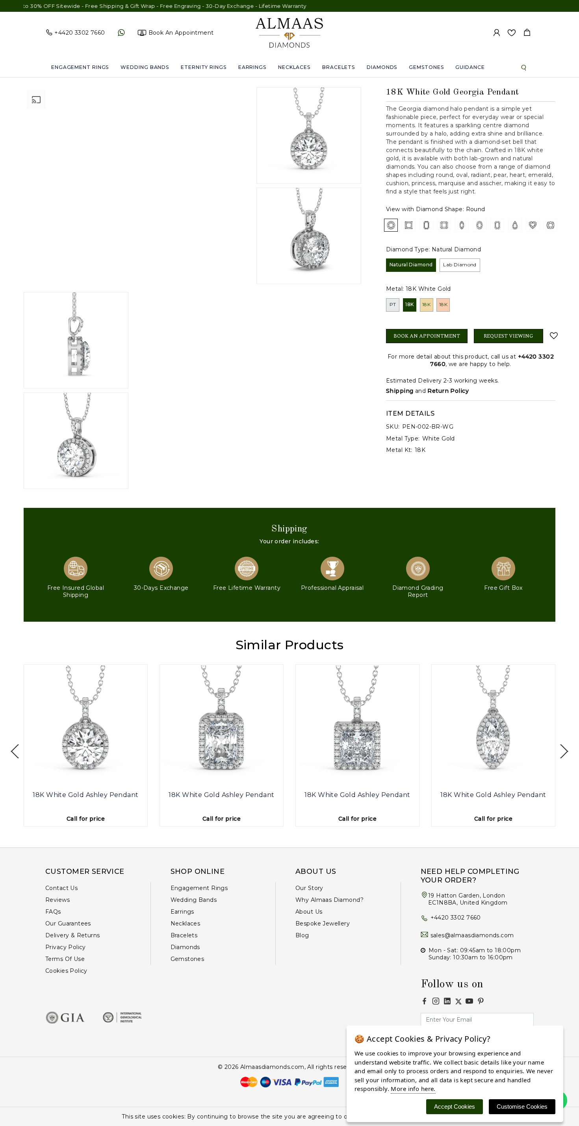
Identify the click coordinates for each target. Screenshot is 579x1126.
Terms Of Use (65, 958)
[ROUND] (391, 225)
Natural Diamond (411, 265)
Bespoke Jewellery (322, 923)
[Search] (524, 67)
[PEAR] (515, 225)
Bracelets (338, 67)
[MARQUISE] (462, 225)
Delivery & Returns (72, 935)
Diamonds (382, 67)
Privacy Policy (65, 947)
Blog (302, 935)
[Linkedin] (447, 1001)
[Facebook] (424, 1001)
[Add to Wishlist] (552, 335)
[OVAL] (479, 225)
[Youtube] (469, 1001)
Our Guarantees (68, 923)
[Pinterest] (480, 1001)
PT (393, 304)
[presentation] (15, 751)
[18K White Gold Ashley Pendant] (86, 726)
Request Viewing (508, 336)
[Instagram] (436, 1001)
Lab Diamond (460, 265)
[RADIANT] (497, 225)
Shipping (399, 390)
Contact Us (61, 888)
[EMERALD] (426, 225)
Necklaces (294, 67)
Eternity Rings (203, 67)
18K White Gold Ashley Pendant (85, 795)
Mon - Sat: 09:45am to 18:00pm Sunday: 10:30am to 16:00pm (475, 954)
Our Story (309, 888)
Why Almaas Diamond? (329, 899)
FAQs (53, 911)
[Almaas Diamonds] (289, 32)
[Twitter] (458, 1001)
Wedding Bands (145, 67)
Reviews (57, 899)
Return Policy (447, 390)
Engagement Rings (80, 67)
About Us (308, 911)
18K (409, 304)
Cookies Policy (66, 970)
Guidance (469, 67)
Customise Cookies (522, 1106)
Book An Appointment (426, 336)
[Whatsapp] (121, 33)
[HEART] (533, 225)
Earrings (252, 67)
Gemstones (426, 67)
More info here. (413, 1089)
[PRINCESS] (409, 225)
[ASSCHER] (444, 225)
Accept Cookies (454, 1106)
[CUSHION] (550, 225)
